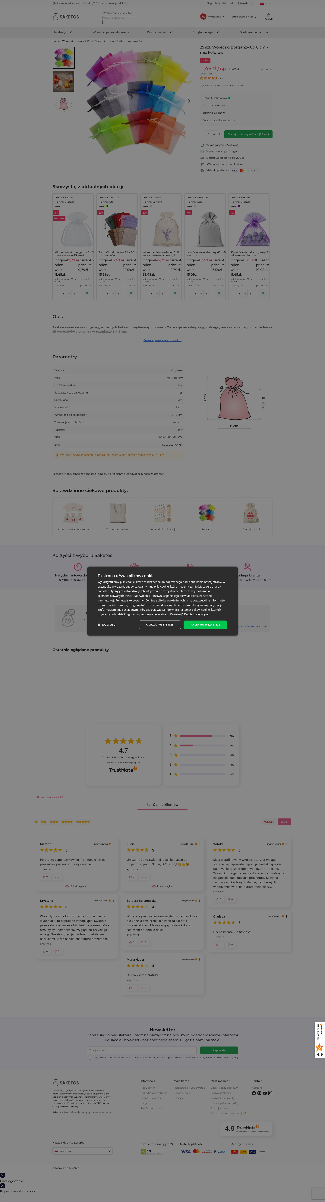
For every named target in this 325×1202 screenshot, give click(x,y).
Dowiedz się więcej (196, 614)
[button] (107, 625)
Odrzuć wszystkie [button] (159, 624)
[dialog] (162, 601)
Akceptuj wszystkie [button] (205, 624)
